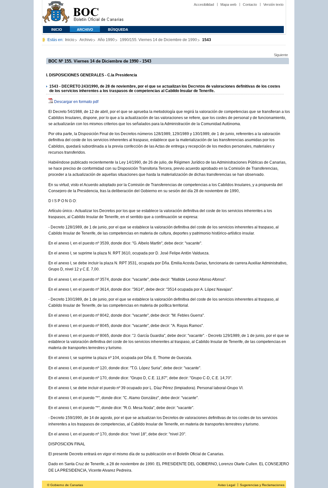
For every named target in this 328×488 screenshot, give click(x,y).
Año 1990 (106, 40)
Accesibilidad (204, 4)
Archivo (85, 29)
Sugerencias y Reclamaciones (262, 485)
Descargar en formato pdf (76, 101)
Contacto (250, 4)
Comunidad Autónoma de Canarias (56, 13)
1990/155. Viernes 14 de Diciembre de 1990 (158, 40)
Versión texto (273, 4)
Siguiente (281, 55)
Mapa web (228, 4)
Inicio (56, 29)
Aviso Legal (226, 485)
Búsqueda (118, 29)
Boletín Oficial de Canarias (98, 13)
